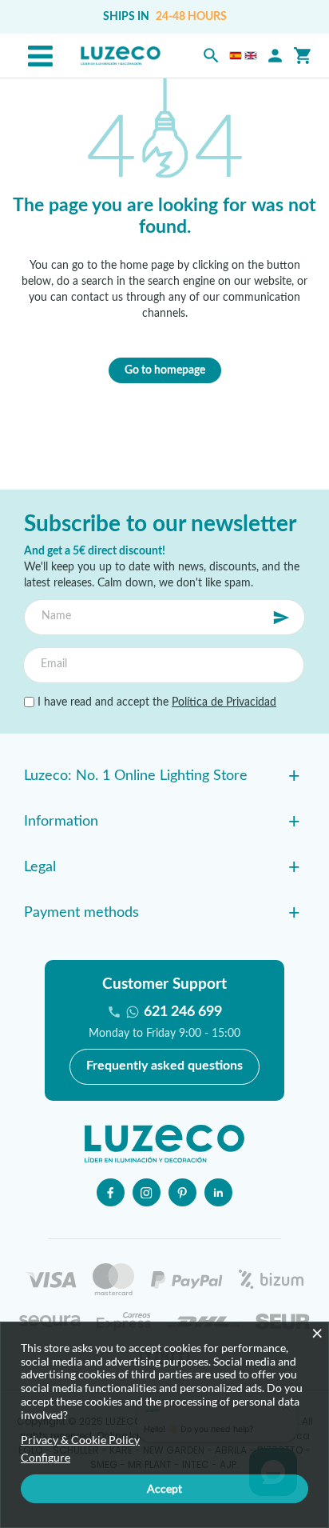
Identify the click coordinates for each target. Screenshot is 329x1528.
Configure (45, 1457)
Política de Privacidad (224, 702)
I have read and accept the (155, 702)
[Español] (235, 55)
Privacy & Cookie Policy (80, 1439)
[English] (250, 55)
